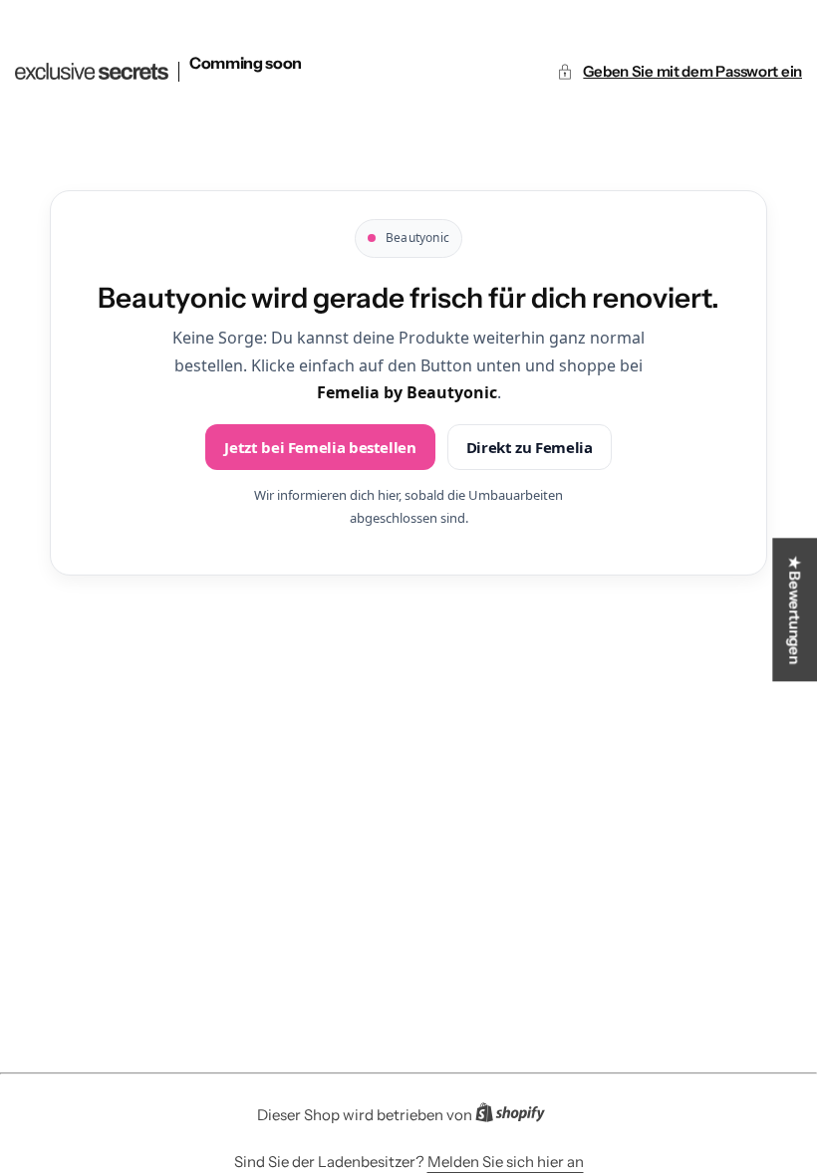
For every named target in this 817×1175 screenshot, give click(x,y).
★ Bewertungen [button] (794, 609)
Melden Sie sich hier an (505, 1161)
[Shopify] (516, 1116)
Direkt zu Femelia (529, 447)
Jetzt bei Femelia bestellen (319, 447)
